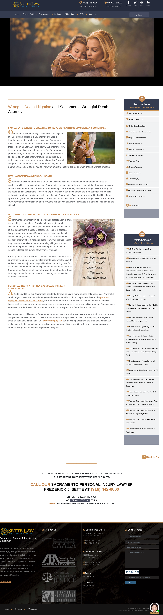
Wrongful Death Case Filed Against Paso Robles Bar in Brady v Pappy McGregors (142, 402)
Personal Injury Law (135, 113)
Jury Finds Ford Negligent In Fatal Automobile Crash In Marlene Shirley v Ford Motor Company (141, 339)
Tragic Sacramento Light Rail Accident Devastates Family (141, 393)
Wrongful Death (134, 161)
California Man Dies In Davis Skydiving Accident (141, 260)
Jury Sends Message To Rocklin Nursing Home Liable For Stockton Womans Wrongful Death (142, 352)
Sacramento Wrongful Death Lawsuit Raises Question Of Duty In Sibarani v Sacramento (140, 382)
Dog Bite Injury (133, 179)
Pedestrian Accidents (135, 155)
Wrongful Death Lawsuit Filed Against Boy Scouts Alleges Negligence (140, 412)
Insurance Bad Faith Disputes (138, 184)
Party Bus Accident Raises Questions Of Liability (142, 371)
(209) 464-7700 (96, 562)
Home (16, 14)
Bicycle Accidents (135, 144)
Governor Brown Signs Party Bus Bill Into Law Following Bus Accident (140, 328)
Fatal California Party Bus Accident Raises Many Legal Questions (140, 319)
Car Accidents (135, 119)
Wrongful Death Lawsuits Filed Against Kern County (141, 421)
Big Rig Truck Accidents (137, 138)
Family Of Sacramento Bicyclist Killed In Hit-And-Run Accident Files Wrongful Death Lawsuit (142, 308)
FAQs (81, 14)
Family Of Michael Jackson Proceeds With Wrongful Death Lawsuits (140, 297)
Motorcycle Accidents (136, 149)
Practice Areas (44, 14)
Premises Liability (134, 173)
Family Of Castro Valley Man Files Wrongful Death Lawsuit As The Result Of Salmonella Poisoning (140, 286)
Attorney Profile (28, 14)
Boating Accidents (135, 167)
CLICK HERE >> (80, 500)
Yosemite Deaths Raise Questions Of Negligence (140, 430)
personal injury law (52, 321)
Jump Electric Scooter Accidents (139, 132)
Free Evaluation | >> (140, 15)
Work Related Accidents (136, 196)
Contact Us (92, 14)
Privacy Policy (5, 582)
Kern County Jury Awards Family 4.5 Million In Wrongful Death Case (140, 362)
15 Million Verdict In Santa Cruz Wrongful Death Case (138, 250)
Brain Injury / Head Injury (137, 126)
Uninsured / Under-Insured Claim (139, 190)
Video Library (70, 14)
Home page (135, 206)
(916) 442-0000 (105, 489)
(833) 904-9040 (88, 585)
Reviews (57, 14)
